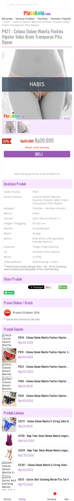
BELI (38, 154)
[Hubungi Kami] (37, 496)
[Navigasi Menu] (3, 4)
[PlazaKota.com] (37, 13)
